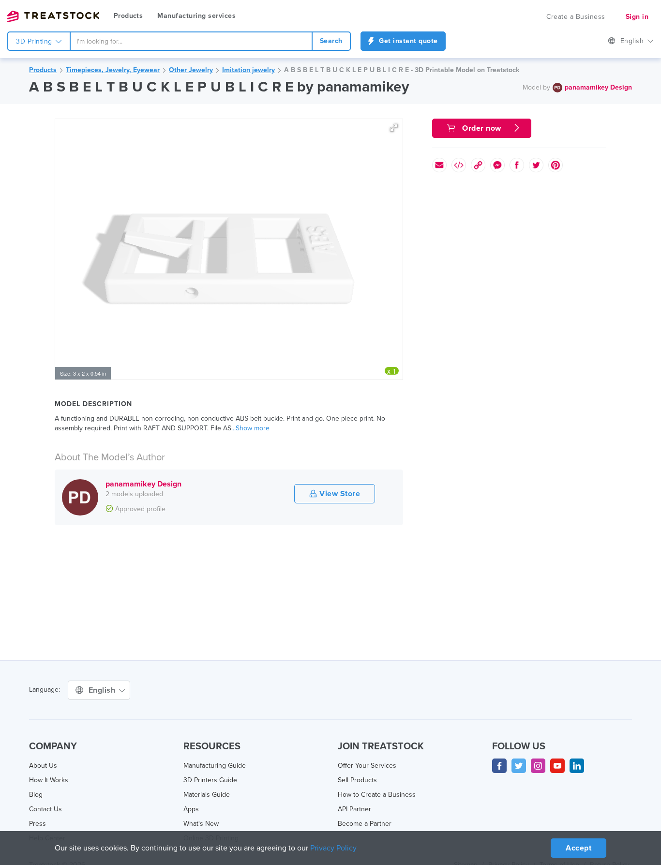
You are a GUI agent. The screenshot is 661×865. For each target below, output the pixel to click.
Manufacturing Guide (214, 765)
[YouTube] (557, 766)
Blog (36, 794)
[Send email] (439, 165)
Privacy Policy (333, 848)
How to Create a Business (377, 794)
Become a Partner (364, 823)
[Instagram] (538, 766)
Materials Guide (206, 794)
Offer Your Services (367, 765)
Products (128, 16)
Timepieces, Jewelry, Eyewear (113, 70)
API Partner (354, 809)
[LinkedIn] (577, 766)
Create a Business (575, 17)
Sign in (637, 17)
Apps (191, 809)
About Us (43, 765)
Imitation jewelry (248, 70)
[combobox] (191, 41)
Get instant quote (407, 41)
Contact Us (45, 809)
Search (331, 41)
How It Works (48, 780)
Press (37, 823)
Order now (482, 128)
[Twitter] (518, 766)
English (633, 41)
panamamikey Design (598, 87)
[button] (394, 128)
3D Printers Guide (210, 780)
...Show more (250, 428)
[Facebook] (499, 766)
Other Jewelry (191, 70)
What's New (201, 823)
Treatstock (53, 16)
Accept (578, 848)
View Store (339, 494)
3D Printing (35, 41)
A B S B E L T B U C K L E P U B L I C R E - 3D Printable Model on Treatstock (401, 70)
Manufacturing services (196, 16)
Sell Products (357, 780)
